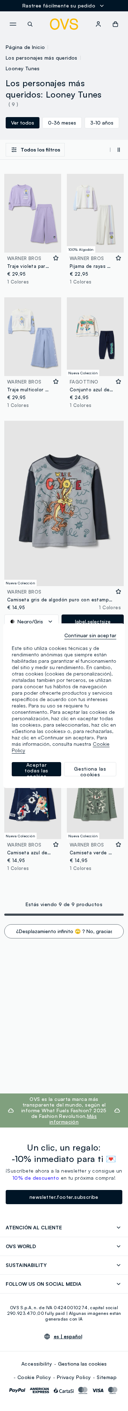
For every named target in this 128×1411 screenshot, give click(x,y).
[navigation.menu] (13, 24)
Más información (73, 1119)
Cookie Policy (34, 1377)
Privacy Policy (74, 1377)
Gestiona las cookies (82, 1364)
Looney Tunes (23, 68)
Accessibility (36, 1364)
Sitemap (107, 1377)
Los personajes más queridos (42, 58)
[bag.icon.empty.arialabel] (115, 24)
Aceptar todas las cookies (36, 769)
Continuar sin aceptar (90, 635)
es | (68, 1336)
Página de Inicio (25, 47)
